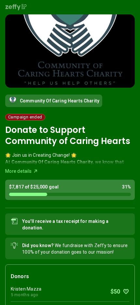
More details (18, 171)
